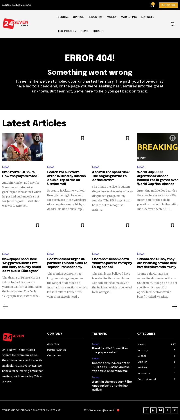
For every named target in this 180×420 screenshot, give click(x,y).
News (5, 167)
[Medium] (161, 410)
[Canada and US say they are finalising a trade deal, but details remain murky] (157, 234)
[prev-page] (5, 306)
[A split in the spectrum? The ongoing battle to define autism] (112, 147)
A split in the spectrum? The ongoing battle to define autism (110, 176)
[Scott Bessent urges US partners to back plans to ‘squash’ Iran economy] (67, 234)
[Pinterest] (168, 410)
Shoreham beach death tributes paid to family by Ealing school (112, 263)
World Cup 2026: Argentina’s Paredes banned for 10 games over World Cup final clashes (157, 178)
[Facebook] (146, 410)
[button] (172, 24)
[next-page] (174, 306)
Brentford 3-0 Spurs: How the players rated (19, 174)
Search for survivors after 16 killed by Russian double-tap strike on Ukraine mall (66, 178)
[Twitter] (175, 410)
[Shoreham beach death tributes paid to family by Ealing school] (112, 234)
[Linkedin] (153, 410)
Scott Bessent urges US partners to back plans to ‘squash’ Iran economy (67, 263)
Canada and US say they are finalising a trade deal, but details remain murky (157, 263)
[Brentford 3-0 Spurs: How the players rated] (22, 147)
